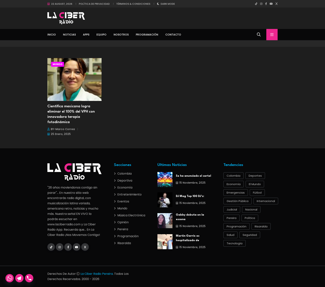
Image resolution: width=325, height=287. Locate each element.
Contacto (173, 34)
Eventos (123, 201)
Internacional (266, 201)
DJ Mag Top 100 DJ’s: (190, 196)
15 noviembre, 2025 (192, 183)
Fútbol (257, 193)
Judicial (232, 209)
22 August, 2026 (61, 4)
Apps (86, 34)
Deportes (255, 176)
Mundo (57, 64)
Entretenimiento (129, 194)
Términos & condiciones (133, 4)
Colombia (124, 174)
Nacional (251, 209)
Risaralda (124, 243)
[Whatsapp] (9, 278)
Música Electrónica (131, 215)
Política (250, 218)
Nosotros (121, 34)
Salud (230, 235)
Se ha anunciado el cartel (193, 176)
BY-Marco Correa (63, 129)
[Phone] (29, 278)
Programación (147, 34)
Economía (124, 187)
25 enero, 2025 (61, 134)
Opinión (123, 222)
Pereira (122, 229)
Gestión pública (237, 201)
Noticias (69, 34)
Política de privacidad (94, 4)
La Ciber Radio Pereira (96, 274)
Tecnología (234, 243)
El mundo (255, 184)
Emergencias (236, 193)
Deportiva (124, 180)
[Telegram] (19, 278)
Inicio (51, 34)
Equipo (101, 34)
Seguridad (250, 235)
